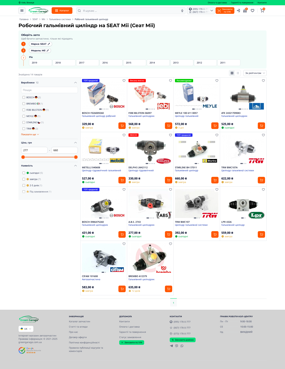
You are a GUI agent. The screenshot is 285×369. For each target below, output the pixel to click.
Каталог (64, 10)
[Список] (237, 73)
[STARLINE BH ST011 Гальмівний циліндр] (197, 149)
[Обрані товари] (253, 10)
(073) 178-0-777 (182, 333)
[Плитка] (232, 73)
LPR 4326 (226, 221)
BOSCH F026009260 (93, 113)
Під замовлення (40, 191)
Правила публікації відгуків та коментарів (86, 349)
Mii (43, 19)
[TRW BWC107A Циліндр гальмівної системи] (243, 149)
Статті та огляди (78, 326)
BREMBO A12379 (137, 276)
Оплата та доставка (217, 2)
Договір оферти (78, 337)
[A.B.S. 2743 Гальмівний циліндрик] (150, 203)
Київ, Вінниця (27, 2)
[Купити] (122, 125)
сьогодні (36, 172)
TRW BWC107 (182, 221)
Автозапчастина (91, 279)
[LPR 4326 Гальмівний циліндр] (243, 203)
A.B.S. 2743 (134, 221)
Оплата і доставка (129, 326)
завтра (35, 179)
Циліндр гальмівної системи (237, 170)
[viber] (176, 345)
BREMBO (34, 103)
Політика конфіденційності (84, 342)
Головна (24, 19)
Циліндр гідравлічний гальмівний (101, 170)
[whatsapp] (182, 345)
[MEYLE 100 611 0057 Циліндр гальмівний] (197, 94)
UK (25, 328)
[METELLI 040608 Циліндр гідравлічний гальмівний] (104, 149)
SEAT (35, 19)
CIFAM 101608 (90, 276)
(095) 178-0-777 (182, 321)
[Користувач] (238, 10)
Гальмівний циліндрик (141, 115)
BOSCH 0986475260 (93, 221)
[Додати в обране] (124, 80)
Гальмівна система (60, 19)
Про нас (73, 331)
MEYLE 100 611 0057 (186, 113)
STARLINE (35, 122)
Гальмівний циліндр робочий (99, 115)
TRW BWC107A (229, 167)
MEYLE (33, 116)
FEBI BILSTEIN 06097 (140, 113)
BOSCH (33, 97)
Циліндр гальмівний (186, 115)
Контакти (262, 2)
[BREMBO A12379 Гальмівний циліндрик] (150, 257)
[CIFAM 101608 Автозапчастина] (104, 257)
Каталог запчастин (79, 321)
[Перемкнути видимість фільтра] (75, 82)
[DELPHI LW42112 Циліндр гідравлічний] (150, 149)
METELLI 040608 (91, 167)
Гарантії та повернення (242, 2)
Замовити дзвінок (184, 340)
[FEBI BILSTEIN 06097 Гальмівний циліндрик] (150, 94)
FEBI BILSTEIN (37, 109)
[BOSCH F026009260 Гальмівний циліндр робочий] (104, 94)
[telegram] (171, 345)
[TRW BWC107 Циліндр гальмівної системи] (197, 203)
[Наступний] (122, 94)
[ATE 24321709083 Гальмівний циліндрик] (243, 94)
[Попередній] (85, 94)
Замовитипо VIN (227, 10)
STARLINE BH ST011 (186, 167)
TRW (32, 128)
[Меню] (21, 10)
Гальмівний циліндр (186, 170)
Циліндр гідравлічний (141, 170)
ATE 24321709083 (230, 113)
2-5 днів (36, 185)
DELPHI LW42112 (138, 167)
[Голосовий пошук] (182, 10)
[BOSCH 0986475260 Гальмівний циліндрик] (104, 203)
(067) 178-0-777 (182, 327)
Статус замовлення (130, 337)
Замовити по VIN (133, 342)
